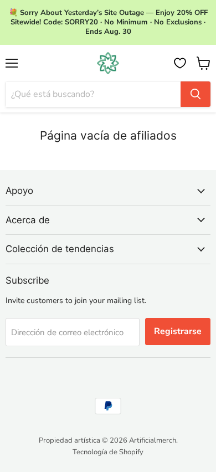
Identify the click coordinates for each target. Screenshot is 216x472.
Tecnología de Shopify (108, 452)
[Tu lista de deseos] (180, 63)
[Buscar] (195, 94)
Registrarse (178, 331)
